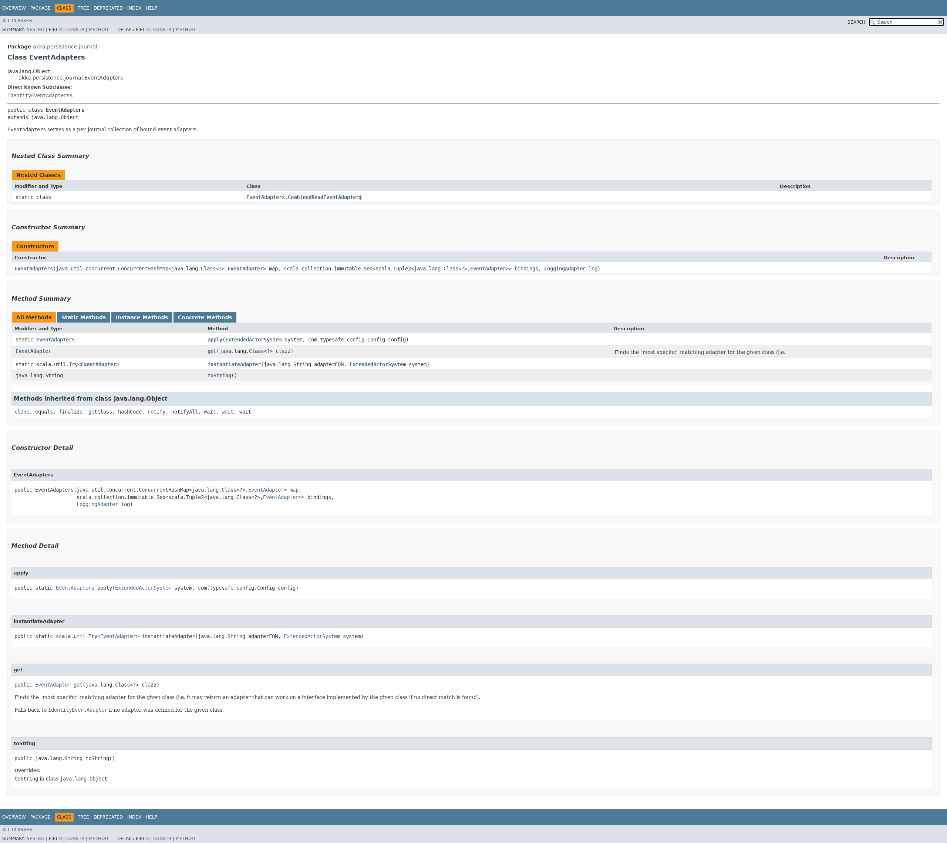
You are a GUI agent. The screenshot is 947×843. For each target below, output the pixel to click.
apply (215, 340)
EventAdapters (33, 269)
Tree (83, 8)
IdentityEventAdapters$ (40, 95)
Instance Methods (142, 317)
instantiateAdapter (234, 364)
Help (151, 8)
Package (40, 8)
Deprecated (108, 8)
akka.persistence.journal (65, 47)
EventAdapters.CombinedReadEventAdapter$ (304, 197)
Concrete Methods (205, 317)
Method (98, 29)
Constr (75, 29)
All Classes (17, 20)
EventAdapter (245, 269)
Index (134, 8)
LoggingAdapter (565, 269)
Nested (35, 29)
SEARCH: (857, 22)
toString (219, 375)
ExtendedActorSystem (253, 340)
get (212, 351)
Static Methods (83, 317)
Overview (14, 8)
